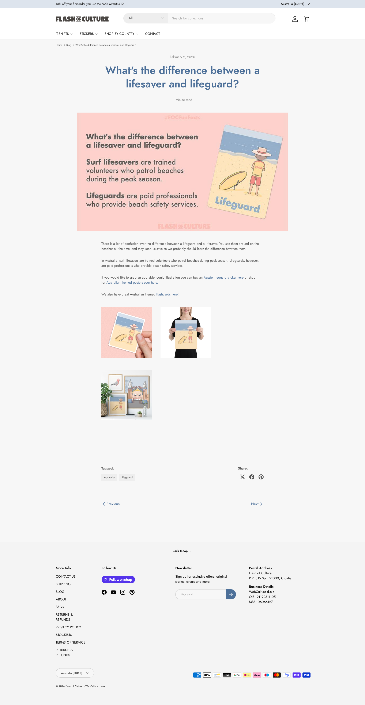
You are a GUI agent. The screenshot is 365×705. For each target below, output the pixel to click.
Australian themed (119, 282)
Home (59, 45)
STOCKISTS (64, 634)
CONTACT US (66, 576)
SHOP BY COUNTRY (119, 33)
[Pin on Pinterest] (261, 477)
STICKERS (87, 33)
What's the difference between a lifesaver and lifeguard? (105, 45)
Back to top (180, 551)
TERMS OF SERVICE (70, 642)
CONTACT (152, 33)
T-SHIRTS (62, 33)
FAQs (60, 606)
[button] (306, 19)
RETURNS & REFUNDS (64, 617)
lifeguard (127, 477)
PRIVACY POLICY (68, 627)
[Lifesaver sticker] (131, 306)
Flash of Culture (73, 686)
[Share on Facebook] (251, 477)
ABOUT (61, 599)
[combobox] (199, 18)
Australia (109, 477)
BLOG (60, 591)
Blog (68, 45)
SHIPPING (63, 584)
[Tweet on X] (242, 477)
